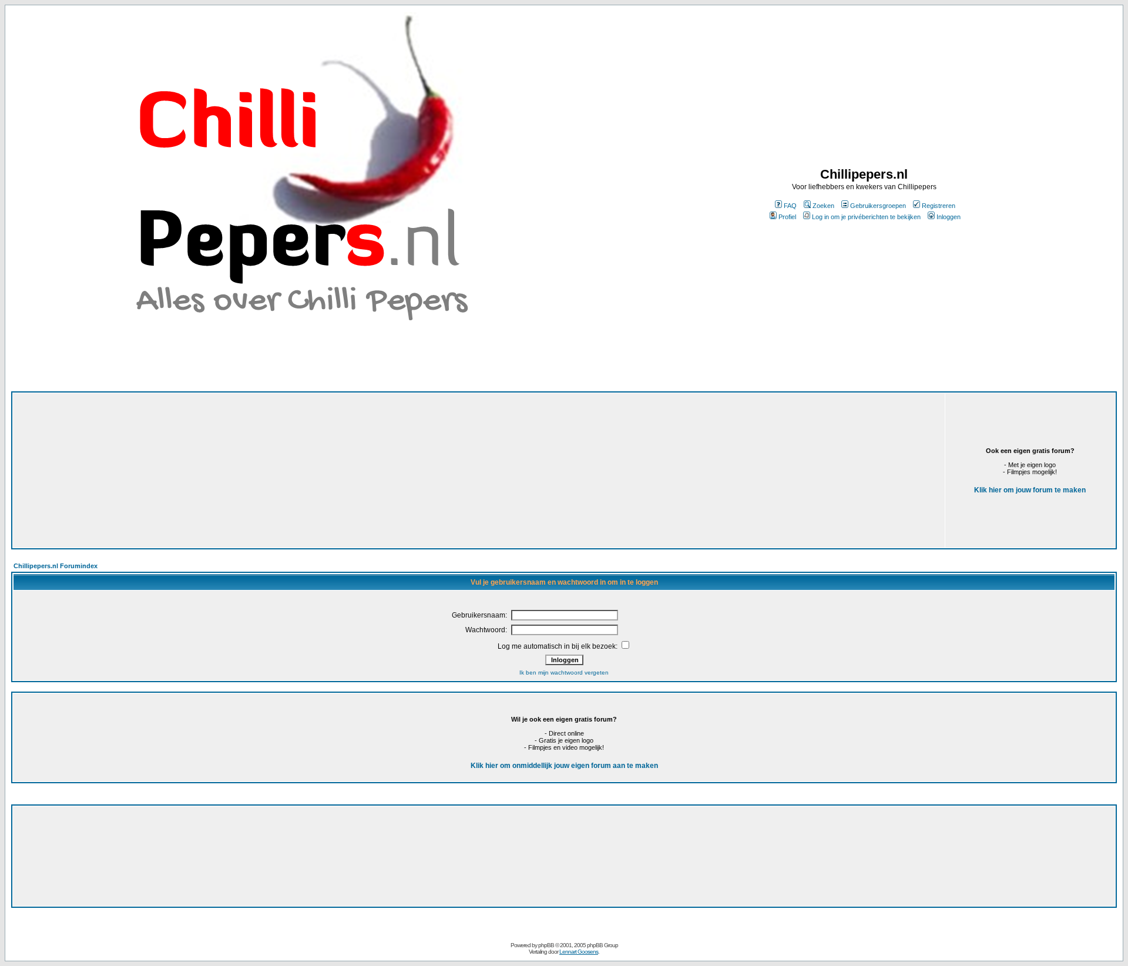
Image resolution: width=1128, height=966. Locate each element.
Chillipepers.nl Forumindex (56, 565)
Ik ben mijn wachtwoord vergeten (564, 672)
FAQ (790, 205)
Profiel (787, 216)
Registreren (938, 205)
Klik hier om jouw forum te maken (1030, 490)
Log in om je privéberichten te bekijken (866, 216)
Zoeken (823, 205)
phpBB (546, 945)
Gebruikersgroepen (878, 205)
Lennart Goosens (578, 951)
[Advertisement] (325, 470)
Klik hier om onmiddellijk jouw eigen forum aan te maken (564, 766)
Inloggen (948, 216)
